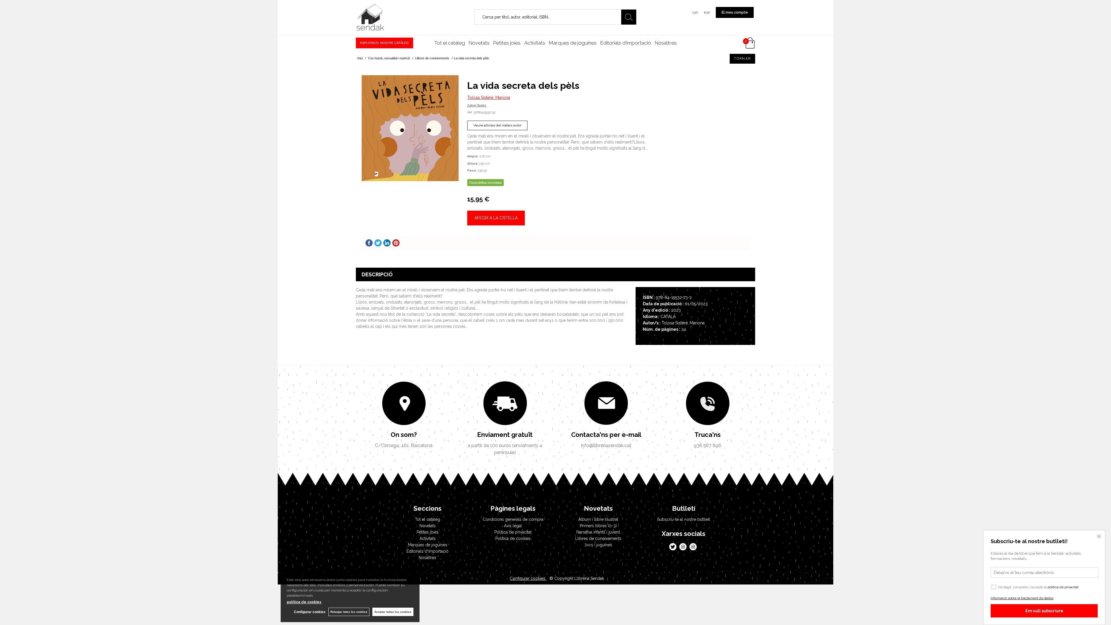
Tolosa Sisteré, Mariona (488, 97)
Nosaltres (666, 43)
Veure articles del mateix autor (497, 125)
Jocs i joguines (598, 545)
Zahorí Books (476, 105)
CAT (695, 13)
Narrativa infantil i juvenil (598, 532)
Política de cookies (513, 538)
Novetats (479, 43)
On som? (404, 434)
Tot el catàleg (449, 43)
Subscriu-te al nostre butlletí (683, 519)
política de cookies (304, 602)
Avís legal (513, 525)
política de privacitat (1063, 587)
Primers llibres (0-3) (598, 525)
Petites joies (506, 43)
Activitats (534, 43)
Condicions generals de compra (513, 519)
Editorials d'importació (625, 43)
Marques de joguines (573, 43)
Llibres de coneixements (598, 538)
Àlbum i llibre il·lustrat (598, 519)
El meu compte (735, 12)
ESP (707, 13)
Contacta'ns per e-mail (606, 434)
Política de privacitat (512, 532)
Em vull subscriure (1044, 611)
